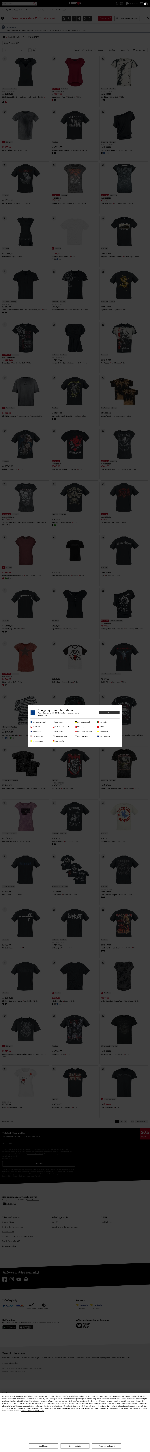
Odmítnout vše (75, 1446)
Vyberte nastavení (107, 1446)
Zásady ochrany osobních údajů (32, 1411)
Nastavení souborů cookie (119, 1408)
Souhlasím (43, 1446)
